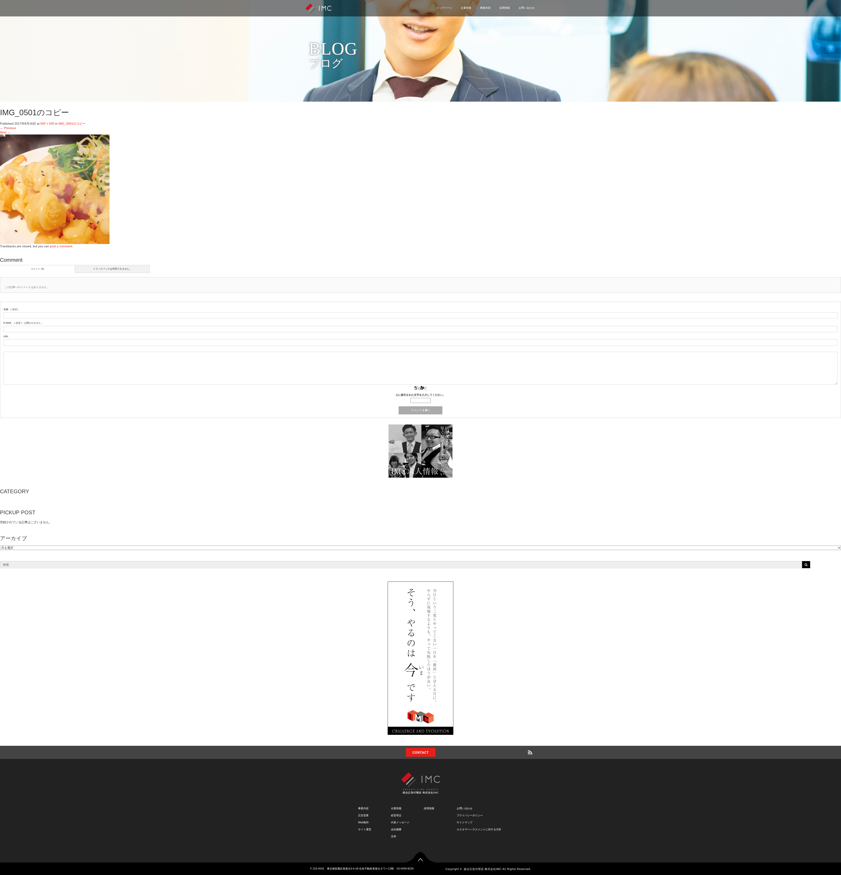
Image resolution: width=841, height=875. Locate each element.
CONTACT (420, 752)
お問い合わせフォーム (515, 16)
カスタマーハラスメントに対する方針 (479, 829)
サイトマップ (509, 37)
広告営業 (363, 815)
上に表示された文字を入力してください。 (420, 394)
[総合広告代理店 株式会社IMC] (318, 8)
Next (5, 132)
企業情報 (466, 7)
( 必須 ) (11, 309)
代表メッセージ (400, 822)
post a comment (61, 246)
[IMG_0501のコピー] (55, 189)
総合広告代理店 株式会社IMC (483, 869)
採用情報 (504, 7)
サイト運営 (364, 829)
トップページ (444, 7)
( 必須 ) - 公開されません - (23, 323)
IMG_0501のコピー (71, 123)
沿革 (393, 836)
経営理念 (396, 815)
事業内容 (485, 7)
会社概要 (396, 829)
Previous (8, 128)
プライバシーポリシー (515, 27)
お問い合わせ (526, 7)
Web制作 (363, 822)
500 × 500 (47, 123)
